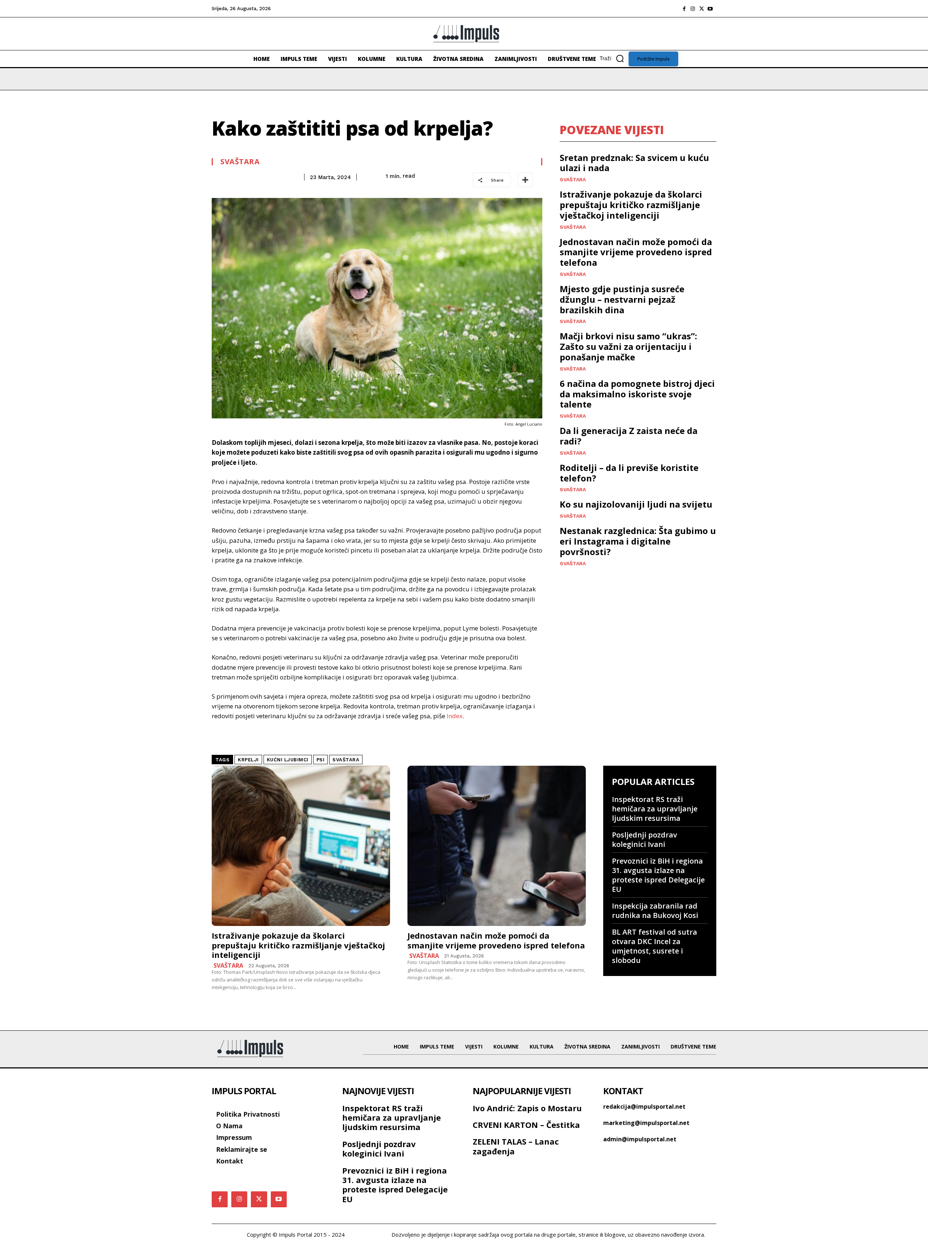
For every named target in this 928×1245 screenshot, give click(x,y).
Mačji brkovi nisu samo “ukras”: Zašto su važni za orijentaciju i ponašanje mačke (628, 346)
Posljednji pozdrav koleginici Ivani (644, 839)
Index (455, 716)
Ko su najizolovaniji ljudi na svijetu (636, 504)
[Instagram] (692, 8)
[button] (614, 58)
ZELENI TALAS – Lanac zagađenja (516, 1146)
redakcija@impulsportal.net (644, 1106)
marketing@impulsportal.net (646, 1123)
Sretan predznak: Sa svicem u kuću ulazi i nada (634, 163)
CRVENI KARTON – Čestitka (526, 1124)
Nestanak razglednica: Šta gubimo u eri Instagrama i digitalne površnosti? (638, 541)
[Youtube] (710, 8)
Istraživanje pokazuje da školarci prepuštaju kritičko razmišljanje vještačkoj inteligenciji (631, 204)
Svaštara (240, 161)
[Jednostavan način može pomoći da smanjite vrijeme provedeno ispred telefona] (496, 846)
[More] (525, 180)
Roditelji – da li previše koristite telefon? (629, 473)
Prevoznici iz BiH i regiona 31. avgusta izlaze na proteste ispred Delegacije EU (658, 875)
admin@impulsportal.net (639, 1139)
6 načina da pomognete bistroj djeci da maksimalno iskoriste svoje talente (637, 393)
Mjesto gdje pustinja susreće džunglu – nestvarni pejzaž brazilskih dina (622, 299)
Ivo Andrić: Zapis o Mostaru (527, 1108)
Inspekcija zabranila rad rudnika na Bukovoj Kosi (655, 910)
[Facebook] (684, 8)
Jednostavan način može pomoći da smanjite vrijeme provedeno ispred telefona (636, 252)
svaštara (345, 759)
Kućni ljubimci (287, 759)
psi (320, 759)
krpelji (248, 759)
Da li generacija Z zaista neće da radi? (628, 436)
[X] (701, 8)
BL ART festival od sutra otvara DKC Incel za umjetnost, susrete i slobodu (654, 946)
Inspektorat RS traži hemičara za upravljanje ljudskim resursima (654, 808)
